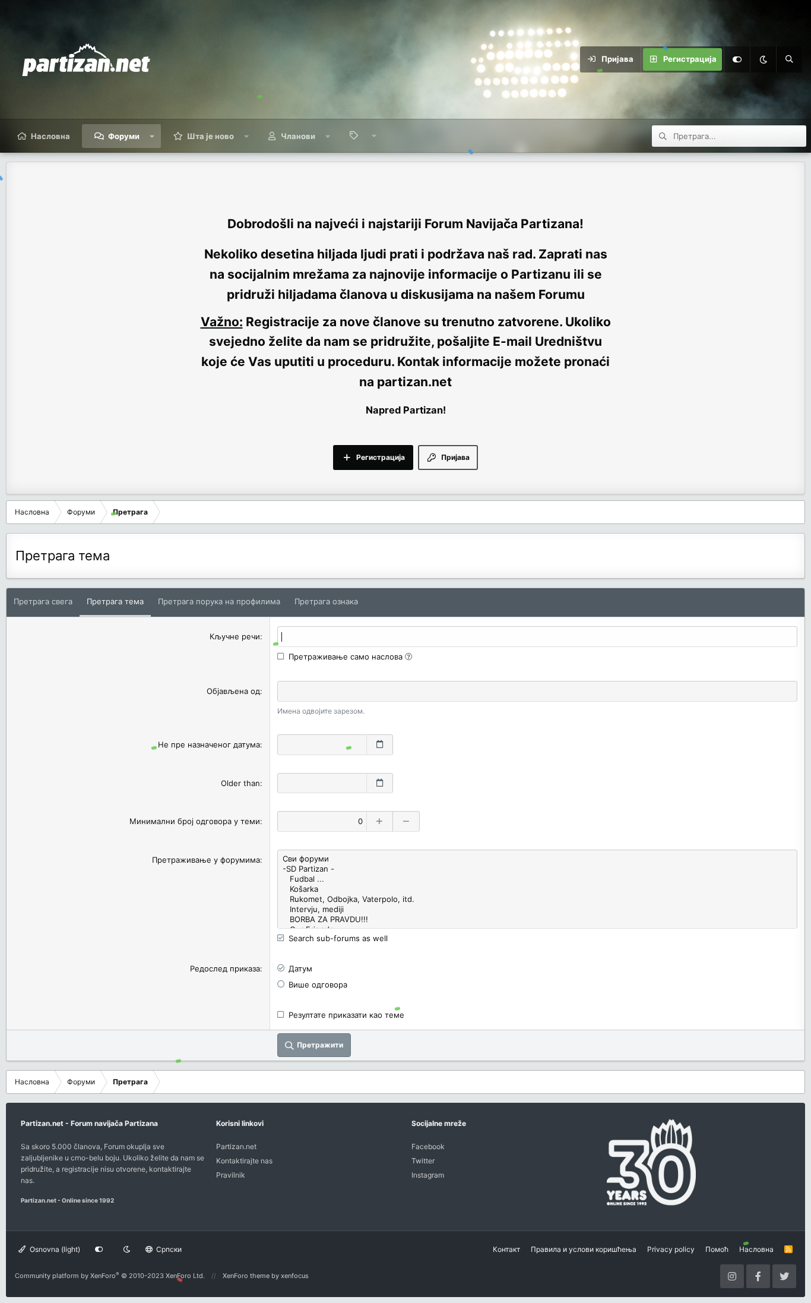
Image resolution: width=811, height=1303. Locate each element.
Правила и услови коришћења (583, 1249)
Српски (168, 1249)
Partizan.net (236, 1146)
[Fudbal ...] (537, 879)
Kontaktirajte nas (244, 1160)
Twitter (423, 1160)
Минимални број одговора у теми (194, 821)
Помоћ (716, 1249)
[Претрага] (789, 59)
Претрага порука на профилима (219, 601)
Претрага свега (43, 601)
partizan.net (414, 381)
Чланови (298, 136)
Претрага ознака (326, 601)
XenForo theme (246, 1276)
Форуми (124, 136)
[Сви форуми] (537, 859)
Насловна (50, 136)
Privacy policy (671, 1249)
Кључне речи (235, 636)
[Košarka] (537, 889)
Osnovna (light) (54, 1249)
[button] (152, 136)
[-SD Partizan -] (537, 869)
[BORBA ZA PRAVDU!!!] (537, 919)
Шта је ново (210, 136)
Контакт (506, 1249)
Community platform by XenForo (110, 1276)
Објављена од (233, 691)
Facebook (428, 1146)
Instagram (427, 1175)
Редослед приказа (225, 968)
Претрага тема (115, 601)
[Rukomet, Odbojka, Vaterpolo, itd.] (537, 899)
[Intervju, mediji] (537, 909)
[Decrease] (406, 821)
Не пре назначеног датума (209, 744)
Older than (240, 783)
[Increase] (379, 821)
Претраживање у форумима (206, 860)
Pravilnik (230, 1175)
